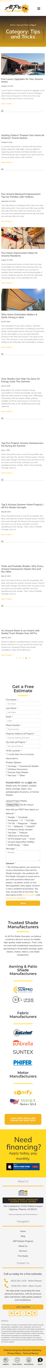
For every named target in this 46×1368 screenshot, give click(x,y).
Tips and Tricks (23, 25)
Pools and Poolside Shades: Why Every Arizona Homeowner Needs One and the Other (22, 569)
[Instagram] (23, 1313)
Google (11, 817)
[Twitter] (17, 1313)
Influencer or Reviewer (18, 835)
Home (12, 25)
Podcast (23, 832)
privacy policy (29, 895)
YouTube (30, 820)
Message (10, 848)
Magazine (23, 823)
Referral (10, 813)
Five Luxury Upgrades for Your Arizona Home (22, 80)
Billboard (18, 826)
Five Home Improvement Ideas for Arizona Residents (19, 254)
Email (9, 717)
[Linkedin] (34, 1313)
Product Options (13, 762)
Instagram (13, 820)
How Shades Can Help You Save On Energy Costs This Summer (20, 380)
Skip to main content (6, 1)
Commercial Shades (29, 766)
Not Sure (12, 775)
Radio (34, 823)
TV (9, 826)
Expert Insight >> (7, 104)
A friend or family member (20, 829)
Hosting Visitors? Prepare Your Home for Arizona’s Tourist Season (22, 137)
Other (22, 775)
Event (32, 838)
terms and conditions (16, 898)
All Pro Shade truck (17, 838)
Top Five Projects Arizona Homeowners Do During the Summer (22, 444)
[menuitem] (23, 1231)
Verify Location (13, 751)
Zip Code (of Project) (16, 742)
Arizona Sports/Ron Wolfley (21, 842)
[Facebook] (11, 1313)
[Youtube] (28, 1313)
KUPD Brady (14, 845)
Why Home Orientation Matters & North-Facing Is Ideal (19, 316)
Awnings (12, 766)
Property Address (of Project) (20, 734)
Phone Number (13, 725)
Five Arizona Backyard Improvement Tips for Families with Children (20, 195)
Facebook (22, 817)
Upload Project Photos (16, 801)
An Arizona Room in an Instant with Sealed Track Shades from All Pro (20, 632)
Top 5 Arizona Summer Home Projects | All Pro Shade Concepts (22, 506)
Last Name (11, 708)
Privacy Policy (14, 1353)
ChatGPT (30, 826)
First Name (11, 700)
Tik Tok (11, 823)
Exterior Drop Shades (18, 772)
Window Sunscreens (18, 769)
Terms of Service (31, 1353)
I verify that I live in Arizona (21, 754)
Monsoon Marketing (31, 1350)
